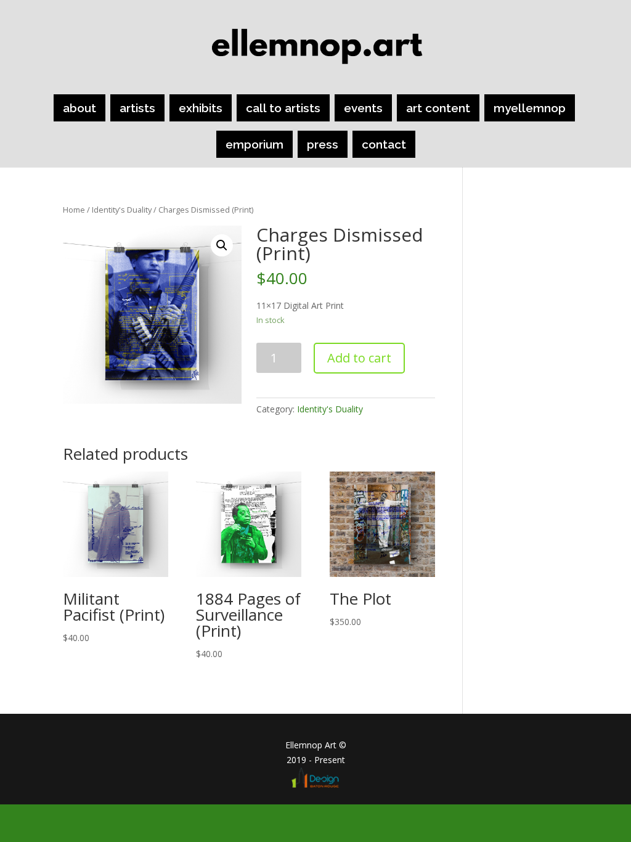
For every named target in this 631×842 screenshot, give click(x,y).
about (79, 108)
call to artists (283, 108)
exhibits (200, 108)
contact (384, 144)
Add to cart (359, 357)
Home (74, 209)
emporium (254, 144)
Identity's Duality (122, 209)
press (322, 144)
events (363, 108)
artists (137, 108)
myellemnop (530, 108)
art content (438, 108)
